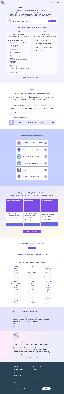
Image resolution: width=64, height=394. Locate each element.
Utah (48, 285)
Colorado (16, 277)
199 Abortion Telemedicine (16, 56)
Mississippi (32, 281)
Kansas (16, 300)
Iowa (16, 298)
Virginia (48, 289)
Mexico (32, 275)
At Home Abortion (14, 49)
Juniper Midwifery (13, 72)
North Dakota (32, 302)
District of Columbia (16, 283)
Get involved (30, 357)
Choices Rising (13, 64)
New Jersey (32, 294)
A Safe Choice (13, 51)
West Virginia (48, 294)
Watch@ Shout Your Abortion (47, 224)
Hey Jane (12, 44)
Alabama (16, 266)
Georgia (16, 287)
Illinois (16, 294)
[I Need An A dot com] (3, 2)
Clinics (34, 372)
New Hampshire (32, 292)
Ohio (48, 266)
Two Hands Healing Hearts (15, 52)
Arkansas (16, 272)
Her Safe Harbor (13, 54)
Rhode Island (22, 7)
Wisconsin (48, 296)
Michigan (32, 277)
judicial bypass (12, 114)
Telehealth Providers (19, 376)
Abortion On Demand (14, 71)
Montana (32, 285)
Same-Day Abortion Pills (15, 45)
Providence (50, 43)
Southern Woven (13, 62)
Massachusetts (32, 272)
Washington (48, 292)
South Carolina (48, 277)
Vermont (48, 287)
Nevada (32, 289)
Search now (52, 20)
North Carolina (32, 300)
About (15, 379)
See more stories (32, 231)
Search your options (55, 2)
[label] (46, 2)
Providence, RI (43, 44)
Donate (38, 357)
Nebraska (32, 287)
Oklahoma (48, 268)
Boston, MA (43, 47)
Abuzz (11, 55)
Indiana (16, 296)
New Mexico (32, 296)
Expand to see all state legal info (17, 117)
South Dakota (48, 279)
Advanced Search (18, 369)
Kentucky (16, 302)
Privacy (16, 372)
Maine (32, 268)
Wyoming (48, 298)
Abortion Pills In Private (15, 48)
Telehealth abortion (13, 108)
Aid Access (12, 58)
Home (11, 7)
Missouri (32, 283)
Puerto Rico (48, 275)
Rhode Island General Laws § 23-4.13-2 (19, 97)
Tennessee (48, 281)
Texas (48, 283)
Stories (35, 369)
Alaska (16, 268)
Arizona (16, 270)
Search (16, 366)
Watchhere (10, 224)
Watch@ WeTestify (29, 224)
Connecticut (16, 279)
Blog (15, 382)
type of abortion (42, 105)
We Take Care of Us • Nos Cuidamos (18, 42)
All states (16, 7)
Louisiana (32, 266)
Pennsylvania (48, 272)
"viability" (43, 97)
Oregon (48, 270)
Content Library (37, 366)
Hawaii (16, 289)
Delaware (15, 281)
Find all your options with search (32, 77)
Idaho (15, 292)
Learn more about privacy (20, 326)
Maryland (32, 270)
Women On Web (13, 46)
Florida (16, 285)
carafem (11, 65)
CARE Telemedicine (14, 67)
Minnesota (32, 279)
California (16, 275)
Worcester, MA (43, 46)
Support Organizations (39, 376)
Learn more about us (19, 357)
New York (32, 298)
